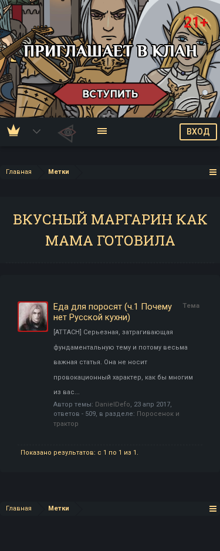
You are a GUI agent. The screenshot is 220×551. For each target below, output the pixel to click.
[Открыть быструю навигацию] (213, 172)
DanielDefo (112, 404)
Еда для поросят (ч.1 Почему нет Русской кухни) (112, 311)
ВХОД (198, 131)
